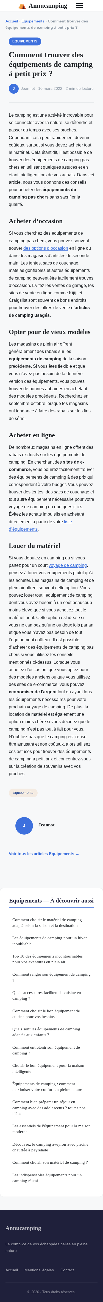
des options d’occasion (45, 248)
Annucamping (42, 5)
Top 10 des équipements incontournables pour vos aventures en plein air (47, 959)
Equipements (32, 21)
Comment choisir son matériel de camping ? (50, 1162)
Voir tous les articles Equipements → (44, 853)
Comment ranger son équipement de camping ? (51, 977)
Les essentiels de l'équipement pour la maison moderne (51, 1128)
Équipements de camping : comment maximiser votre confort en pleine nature (47, 1086)
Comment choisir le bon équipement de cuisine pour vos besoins (46, 1013)
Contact (67, 1270)
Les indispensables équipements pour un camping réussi (47, 1177)
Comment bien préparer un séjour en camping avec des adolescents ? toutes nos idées (48, 1107)
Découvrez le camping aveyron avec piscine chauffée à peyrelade (50, 1147)
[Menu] (79, 5)
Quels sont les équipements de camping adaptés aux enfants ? (46, 1032)
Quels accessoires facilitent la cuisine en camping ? (46, 995)
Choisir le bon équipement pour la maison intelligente (48, 1068)
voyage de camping (68, 565)
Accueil (11, 21)
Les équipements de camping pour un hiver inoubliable (49, 940)
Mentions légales (39, 1270)
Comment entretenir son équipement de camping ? (46, 1050)
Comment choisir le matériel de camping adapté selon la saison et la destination (47, 922)
